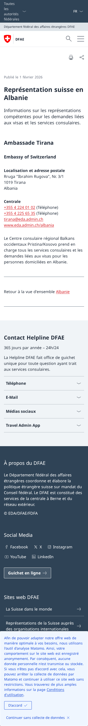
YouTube (18, 556)
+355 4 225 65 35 (19, 213)
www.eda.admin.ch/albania (29, 225)
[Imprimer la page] (71, 57)
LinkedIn (45, 556)
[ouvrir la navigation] (80, 39)
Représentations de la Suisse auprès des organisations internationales (40, 626)
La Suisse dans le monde (29, 609)
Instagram (62, 547)
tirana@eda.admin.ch (23, 219)
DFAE (19, 39)
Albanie (63, 291)
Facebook (19, 547)
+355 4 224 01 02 (19, 207)
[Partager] (81, 57)
